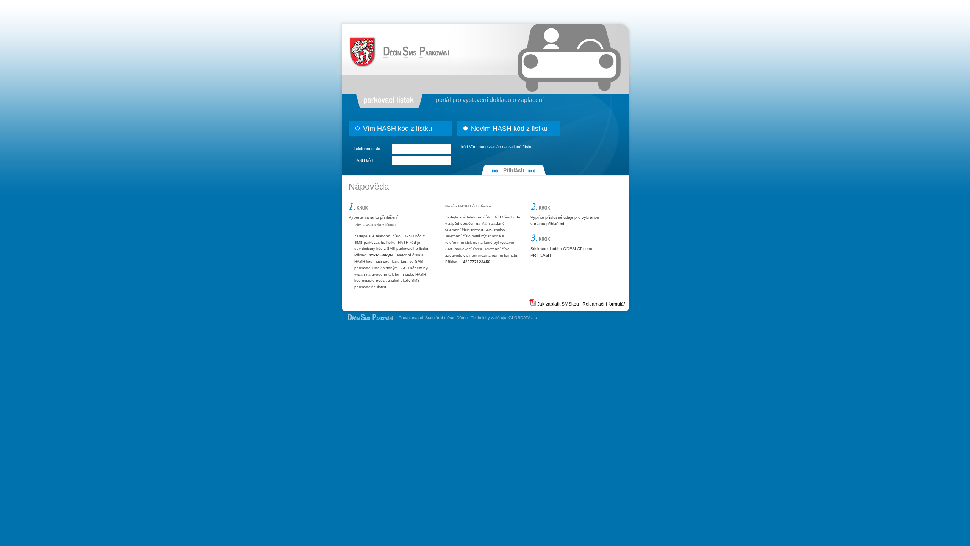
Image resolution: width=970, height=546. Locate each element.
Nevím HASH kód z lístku (508, 128)
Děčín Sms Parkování (371, 38)
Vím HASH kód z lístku (396, 128)
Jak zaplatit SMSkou (557, 304)
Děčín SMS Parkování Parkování (367, 318)
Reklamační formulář (603, 304)
